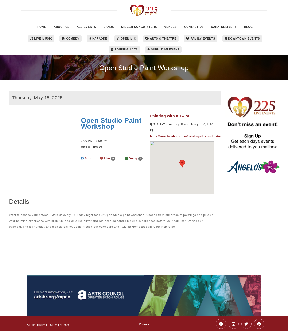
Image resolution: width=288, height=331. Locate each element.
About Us (62, 27)
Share (88, 158)
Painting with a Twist (169, 116)
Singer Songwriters (139, 27)
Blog (248, 27)
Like (108, 158)
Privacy (144, 324)
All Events (86, 27)
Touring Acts (126, 49)
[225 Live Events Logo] (144, 9)
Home (41, 27)
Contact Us (194, 27)
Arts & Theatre (162, 38)
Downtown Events (243, 38)
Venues (170, 27)
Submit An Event (164, 49)
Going (134, 158)
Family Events (202, 38)
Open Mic (128, 38)
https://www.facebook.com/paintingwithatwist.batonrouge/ (190, 136)
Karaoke (99, 38)
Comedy (72, 38)
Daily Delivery (224, 27)
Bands (109, 27)
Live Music (42, 38)
